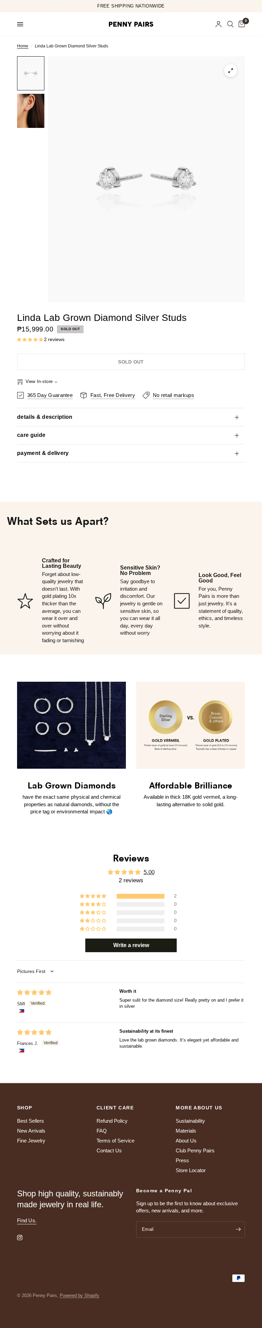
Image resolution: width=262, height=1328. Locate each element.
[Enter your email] (238, 1229)
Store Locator (191, 1170)
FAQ (102, 1131)
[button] (30, 339)
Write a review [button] (131, 945)
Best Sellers (30, 1121)
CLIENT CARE (115, 1107)
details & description (45, 417)
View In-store (39, 381)
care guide (31, 435)
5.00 (149, 872)
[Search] (230, 24)
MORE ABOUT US (199, 1107)
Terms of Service (115, 1140)
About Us (186, 1140)
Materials (186, 1131)
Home (22, 46)
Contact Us (109, 1150)
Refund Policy (112, 1121)
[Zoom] (230, 70)
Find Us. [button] (27, 1220)
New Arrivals (31, 1131)
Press (182, 1160)
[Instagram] (24, 1237)
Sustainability (190, 1121)
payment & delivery (43, 453)
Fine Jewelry (31, 1140)
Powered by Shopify (79, 1295)
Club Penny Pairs (195, 1150)
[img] (34, 992)
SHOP (24, 1107)
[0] (240, 24)
